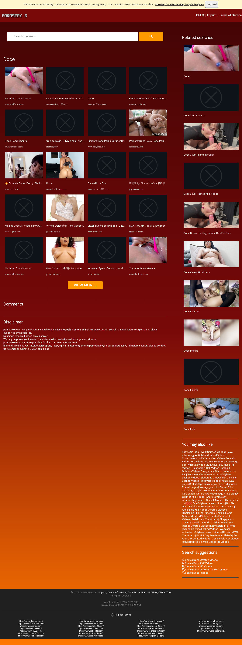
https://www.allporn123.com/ (151, 633)
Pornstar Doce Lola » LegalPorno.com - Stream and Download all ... (166, 141)
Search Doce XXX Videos (199, 563)
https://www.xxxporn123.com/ (91, 628)
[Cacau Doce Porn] (107, 177)
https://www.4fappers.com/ (31, 621)
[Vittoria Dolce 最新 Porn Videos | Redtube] (65, 220)
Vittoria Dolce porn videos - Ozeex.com (110, 225)
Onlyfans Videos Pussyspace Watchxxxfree (206, 471)
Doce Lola (189, 429)
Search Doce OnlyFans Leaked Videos (206, 569)
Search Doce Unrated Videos (201, 560)
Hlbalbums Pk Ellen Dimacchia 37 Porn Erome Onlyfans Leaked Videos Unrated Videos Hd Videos (207, 516)
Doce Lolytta (191, 390)
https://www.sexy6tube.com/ (151, 621)
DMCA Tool (164, 592)
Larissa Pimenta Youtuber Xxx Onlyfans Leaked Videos (77, 98)
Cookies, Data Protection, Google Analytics (179, 4)
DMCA (200, 15)
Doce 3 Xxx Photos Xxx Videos (201, 193)
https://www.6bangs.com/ (31, 626)
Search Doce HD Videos (198, 566)
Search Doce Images (196, 572)
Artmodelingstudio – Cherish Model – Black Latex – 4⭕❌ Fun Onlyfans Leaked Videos (210, 501)
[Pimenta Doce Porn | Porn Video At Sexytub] (148, 92)
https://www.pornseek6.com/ (151, 628)
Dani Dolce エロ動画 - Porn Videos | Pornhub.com (73, 268)
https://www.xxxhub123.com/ (91, 626)
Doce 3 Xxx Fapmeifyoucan (199, 154)
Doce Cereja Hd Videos (197, 272)
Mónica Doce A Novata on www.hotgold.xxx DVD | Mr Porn (37, 225)
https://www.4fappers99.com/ (31, 623)
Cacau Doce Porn (97, 183)
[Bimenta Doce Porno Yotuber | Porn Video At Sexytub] (107, 135)
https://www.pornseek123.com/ (151, 626)
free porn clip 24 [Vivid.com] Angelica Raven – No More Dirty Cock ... (84, 141)
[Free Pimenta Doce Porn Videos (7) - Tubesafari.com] (148, 220)
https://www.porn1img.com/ (211, 621)
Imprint (212, 15)
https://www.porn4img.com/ (211, 628)
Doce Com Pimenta (16, 141)
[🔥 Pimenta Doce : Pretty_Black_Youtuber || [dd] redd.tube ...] (24, 177)
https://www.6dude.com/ (31, 628)
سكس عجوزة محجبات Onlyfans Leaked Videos (207, 453)
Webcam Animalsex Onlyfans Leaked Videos (206, 530)
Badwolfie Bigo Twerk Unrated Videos (203, 452)
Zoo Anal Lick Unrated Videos (210, 537)
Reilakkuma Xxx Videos (205, 519)
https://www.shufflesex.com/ (31, 636)
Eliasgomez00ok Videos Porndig (210, 468)
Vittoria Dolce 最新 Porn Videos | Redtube (69, 225)
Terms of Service (230, 15)
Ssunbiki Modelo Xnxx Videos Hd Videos (206, 541)
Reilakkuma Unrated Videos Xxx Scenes (211, 506)
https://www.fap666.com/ (31, 631)
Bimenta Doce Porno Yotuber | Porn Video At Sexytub (118, 141)
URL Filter (152, 592)
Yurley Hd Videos (210, 480)
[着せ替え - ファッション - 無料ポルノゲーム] (148, 177)
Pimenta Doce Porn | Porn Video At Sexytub (153, 98)
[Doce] (65, 177)
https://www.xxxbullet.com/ (91, 623)
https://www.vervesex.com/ (91, 621)
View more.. (85, 285)
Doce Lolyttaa (191, 311)
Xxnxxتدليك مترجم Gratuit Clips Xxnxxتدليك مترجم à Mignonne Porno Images (209, 484)
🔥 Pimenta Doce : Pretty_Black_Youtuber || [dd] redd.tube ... (39, 183)
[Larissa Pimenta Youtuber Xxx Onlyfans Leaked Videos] (65, 92)
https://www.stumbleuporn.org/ (211, 631)
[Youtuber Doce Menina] (24, 92)
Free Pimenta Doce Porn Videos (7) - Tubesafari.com (158, 226)
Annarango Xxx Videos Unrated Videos (204, 509)
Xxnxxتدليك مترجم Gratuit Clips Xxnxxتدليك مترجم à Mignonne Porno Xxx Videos (209, 489)
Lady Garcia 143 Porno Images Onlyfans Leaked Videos (208, 527)
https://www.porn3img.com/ (211, 626)
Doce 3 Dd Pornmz (194, 115)
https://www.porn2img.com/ (211, 623)
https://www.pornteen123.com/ (151, 631)
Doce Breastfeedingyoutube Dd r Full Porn (207, 233)
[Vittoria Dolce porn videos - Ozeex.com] (107, 220)
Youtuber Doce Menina (18, 98)
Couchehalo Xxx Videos (225, 538)
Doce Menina (191, 350)
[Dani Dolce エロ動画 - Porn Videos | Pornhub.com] (65, 262)
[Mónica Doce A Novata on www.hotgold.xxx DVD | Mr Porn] (24, 220)
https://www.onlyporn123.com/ (150, 636)
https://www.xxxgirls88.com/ (91, 636)
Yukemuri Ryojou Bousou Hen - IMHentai (110, 268)
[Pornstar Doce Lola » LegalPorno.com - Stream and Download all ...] (148, 135)
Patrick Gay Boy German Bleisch (214, 535)
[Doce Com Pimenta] (24, 135)
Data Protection (137, 592)
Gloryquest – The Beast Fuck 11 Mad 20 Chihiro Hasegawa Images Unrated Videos (208, 522)
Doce (49, 183)
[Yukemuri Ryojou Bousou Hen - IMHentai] (107, 262)
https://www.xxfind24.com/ (91, 631)
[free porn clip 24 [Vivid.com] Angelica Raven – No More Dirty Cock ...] (65, 135)
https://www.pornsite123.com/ (31, 633)
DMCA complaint (39, 348)
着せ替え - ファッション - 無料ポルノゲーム (153, 183)
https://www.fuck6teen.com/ (151, 623)
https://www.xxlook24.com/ (91, 633)
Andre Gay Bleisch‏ (216, 496)
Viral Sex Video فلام (199, 464)
